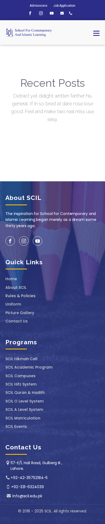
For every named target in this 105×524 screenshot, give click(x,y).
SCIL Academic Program (28, 367)
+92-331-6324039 (27, 487)
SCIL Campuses (20, 376)
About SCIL (15, 288)
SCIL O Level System (24, 401)
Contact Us (16, 321)
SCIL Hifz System (21, 384)
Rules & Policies (20, 296)
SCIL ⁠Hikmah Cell (21, 359)
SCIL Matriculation (22, 418)
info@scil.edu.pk (27, 496)
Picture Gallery (19, 313)
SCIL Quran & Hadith (25, 393)
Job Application (64, 6)
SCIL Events (16, 427)
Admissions (38, 6)
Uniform (13, 304)
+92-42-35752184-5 (29, 477)
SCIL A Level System (24, 410)
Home (11, 279)
